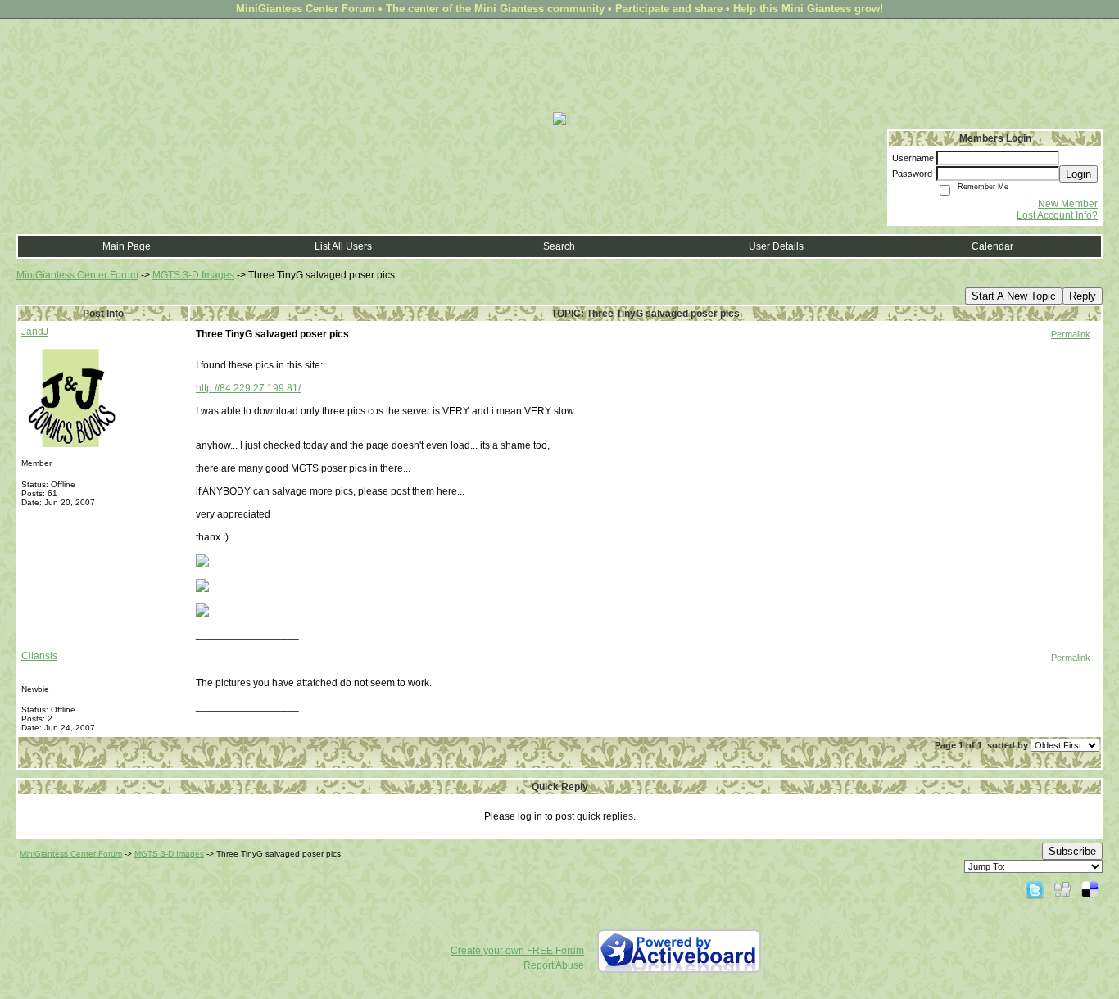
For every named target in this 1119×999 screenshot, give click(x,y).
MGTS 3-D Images (193, 275)
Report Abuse (553, 965)
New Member (1068, 204)
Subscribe (1072, 851)
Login (1078, 174)
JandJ (34, 331)
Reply (1082, 296)
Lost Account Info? (1057, 215)
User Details (776, 246)
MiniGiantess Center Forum (77, 275)
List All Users (343, 246)
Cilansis (39, 656)
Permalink (1070, 334)
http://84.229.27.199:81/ (248, 388)
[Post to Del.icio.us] (1090, 889)
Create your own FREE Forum (517, 950)
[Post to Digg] (1062, 889)
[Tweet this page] (1035, 889)
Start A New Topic (1014, 296)
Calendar (992, 246)
